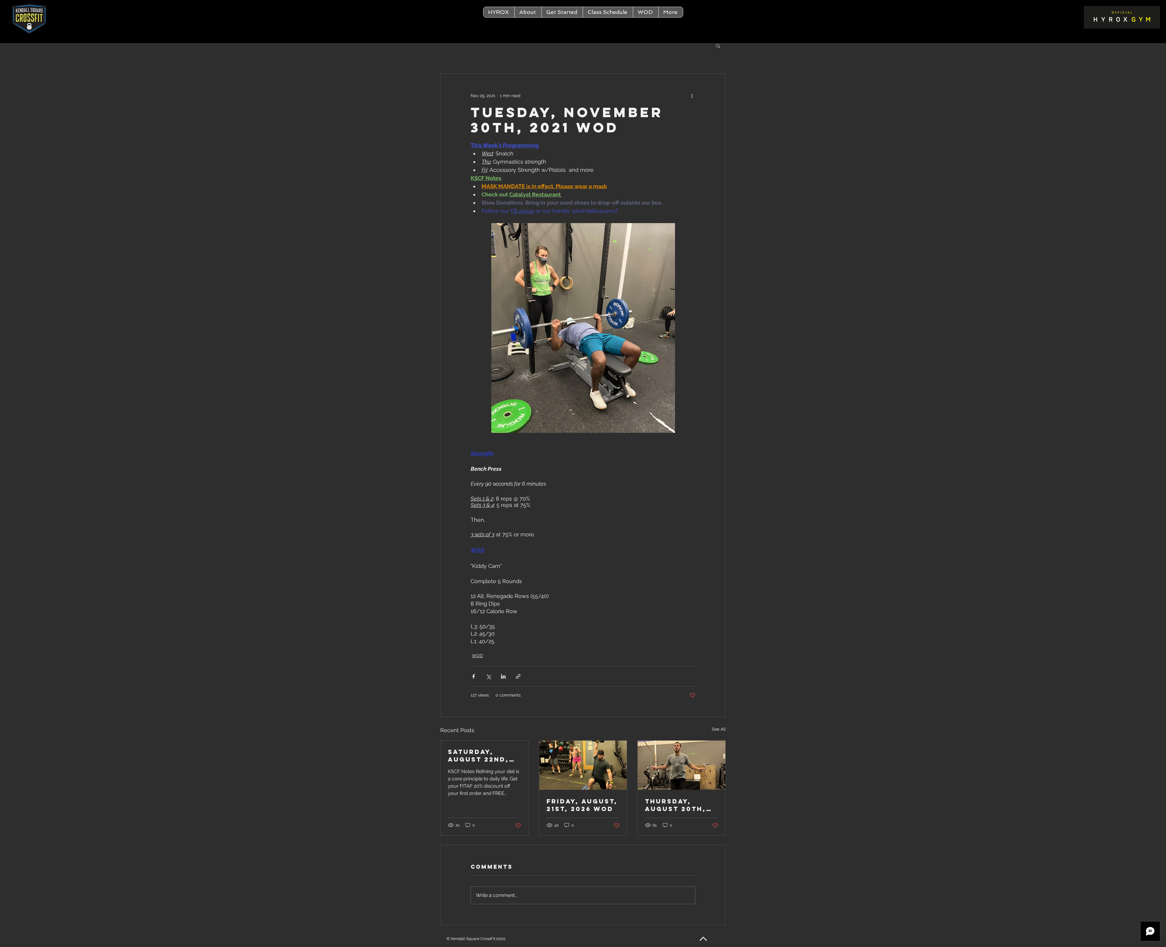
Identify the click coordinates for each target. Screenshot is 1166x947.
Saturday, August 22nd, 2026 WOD (478, 755)
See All (719, 729)
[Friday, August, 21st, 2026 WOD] (583, 765)
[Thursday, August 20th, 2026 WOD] (681, 765)
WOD (477, 655)
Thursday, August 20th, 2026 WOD (675, 805)
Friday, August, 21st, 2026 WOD (582, 805)
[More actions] (691, 95)
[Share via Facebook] (473, 676)
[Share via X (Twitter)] (488, 676)
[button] (527, 12)
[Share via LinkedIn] (503, 676)
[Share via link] (518, 676)
